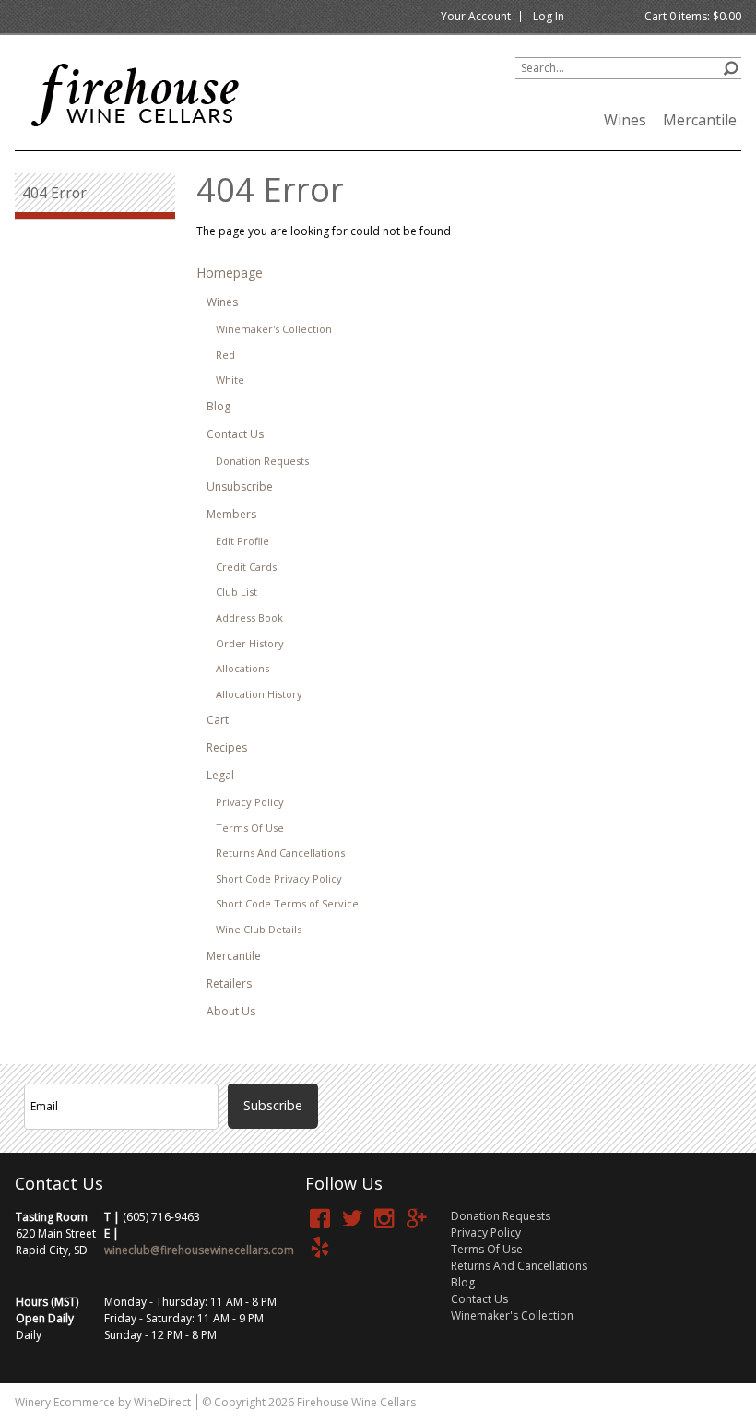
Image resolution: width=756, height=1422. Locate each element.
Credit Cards (246, 567)
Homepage (229, 272)
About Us (231, 1011)
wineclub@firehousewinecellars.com (199, 1250)
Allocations (242, 668)
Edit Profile (242, 541)
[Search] (730, 66)
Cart (218, 720)
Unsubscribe (240, 486)
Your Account (476, 16)
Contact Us (235, 434)
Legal (220, 775)
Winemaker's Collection (274, 329)
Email (331, 1063)
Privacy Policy (250, 802)
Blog (218, 406)
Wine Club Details (258, 929)
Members (231, 514)
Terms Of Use (250, 828)
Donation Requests (262, 461)
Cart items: (692, 16)
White (230, 379)
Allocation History (259, 694)
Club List (236, 591)
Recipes (227, 747)
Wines (625, 120)
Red (225, 354)
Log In (548, 16)
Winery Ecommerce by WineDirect (103, 1402)
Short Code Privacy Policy (279, 878)
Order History (250, 643)
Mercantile (700, 120)
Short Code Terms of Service (287, 903)
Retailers (229, 983)
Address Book (249, 617)
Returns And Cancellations (280, 852)
